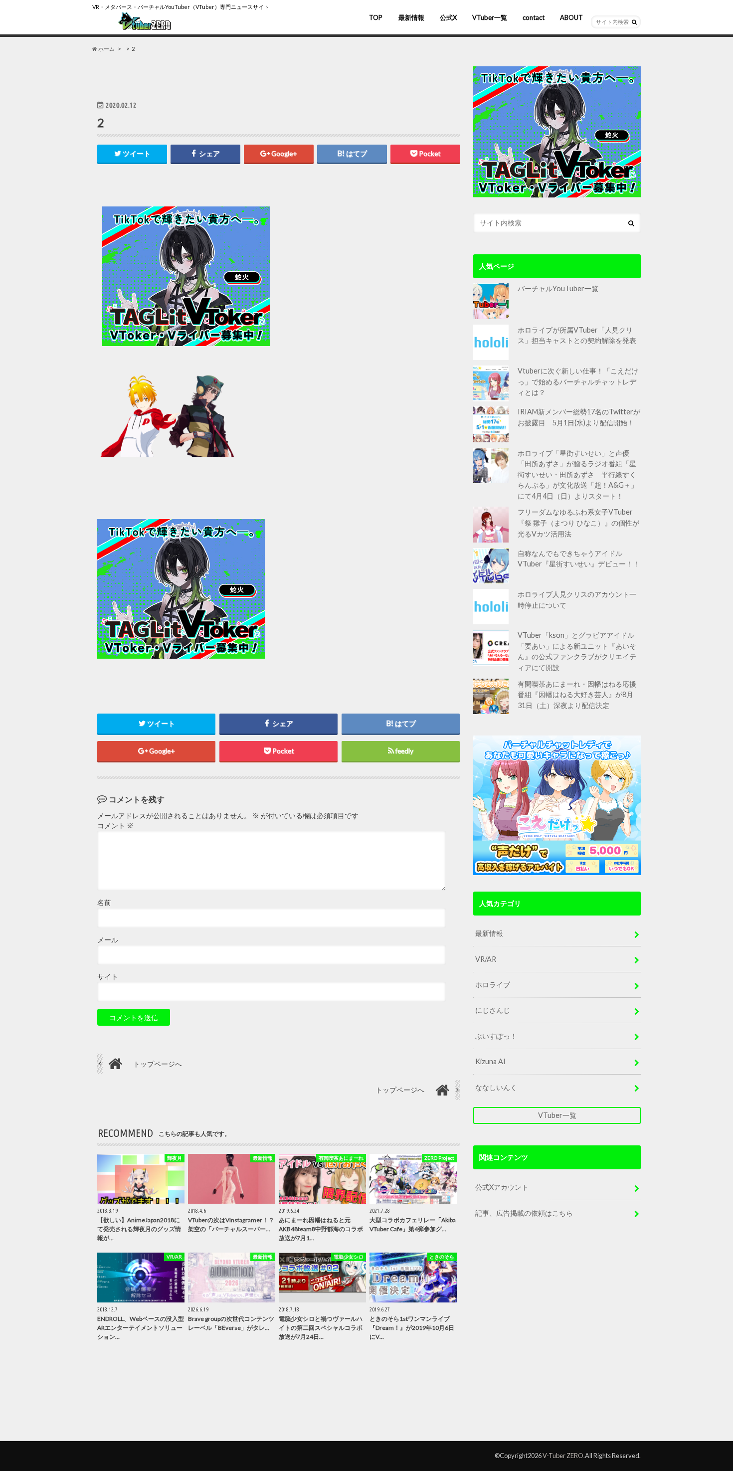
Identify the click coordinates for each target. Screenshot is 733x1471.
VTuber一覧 (489, 17)
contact (534, 17)
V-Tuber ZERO (563, 1456)
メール (107, 940)
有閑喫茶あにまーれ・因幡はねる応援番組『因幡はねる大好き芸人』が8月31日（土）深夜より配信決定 (577, 695)
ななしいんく (496, 1087)
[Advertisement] (367, 276)
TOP (375, 17)
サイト (107, 977)
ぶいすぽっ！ (496, 1036)
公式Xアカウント (502, 1187)
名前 (104, 903)
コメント (115, 826)
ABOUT (571, 17)
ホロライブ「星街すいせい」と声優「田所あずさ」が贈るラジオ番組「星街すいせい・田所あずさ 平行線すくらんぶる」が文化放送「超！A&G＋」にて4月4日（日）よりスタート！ (578, 474)
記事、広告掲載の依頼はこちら (524, 1213)
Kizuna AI (490, 1061)
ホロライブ (492, 984)
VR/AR (485, 959)
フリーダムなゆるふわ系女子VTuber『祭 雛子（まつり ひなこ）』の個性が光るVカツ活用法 (578, 523)
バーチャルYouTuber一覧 (558, 288)
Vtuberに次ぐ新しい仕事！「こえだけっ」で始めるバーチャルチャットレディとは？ (578, 381)
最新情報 (411, 17)
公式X (448, 17)
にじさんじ (492, 1010)
